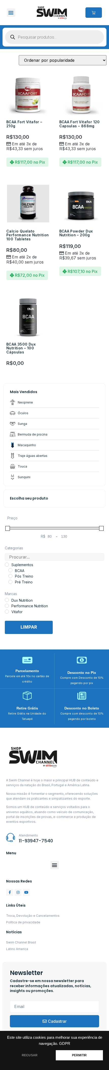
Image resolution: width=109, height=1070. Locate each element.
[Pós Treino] (10, 576)
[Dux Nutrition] (7, 600)
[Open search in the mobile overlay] (54, 37)
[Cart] (93, 12)
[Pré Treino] (10, 582)
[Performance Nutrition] (7, 606)
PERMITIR (79, 1055)
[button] (11, 12)
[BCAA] (10, 570)
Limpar (29, 627)
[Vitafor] (7, 612)
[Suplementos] (7, 565)
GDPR (64, 1044)
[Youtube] (26, 892)
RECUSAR (30, 1055)
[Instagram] (18, 892)
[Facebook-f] (9, 892)
